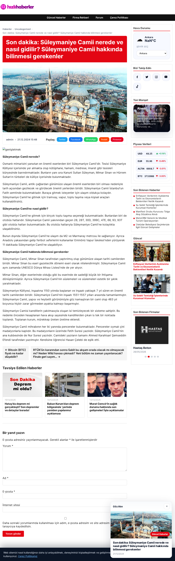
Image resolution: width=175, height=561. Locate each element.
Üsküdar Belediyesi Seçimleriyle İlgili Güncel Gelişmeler (153, 226)
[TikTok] (137, 87)
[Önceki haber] (157, 110)
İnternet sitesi (11, 505)
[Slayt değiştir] (146, 357)
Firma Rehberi (81, 17)
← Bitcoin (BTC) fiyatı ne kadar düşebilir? (15, 353)
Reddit (104, 139)
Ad (5, 478)
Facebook (75, 139)
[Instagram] (156, 77)
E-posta (9, 491)
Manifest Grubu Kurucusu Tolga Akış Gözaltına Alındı (153, 213)
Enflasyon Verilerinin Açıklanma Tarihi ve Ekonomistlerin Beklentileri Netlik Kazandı (152, 198)
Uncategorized (23, 29)
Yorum (8, 446)
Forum (99, 17)
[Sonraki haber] (164, 110)
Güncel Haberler (56, 17)
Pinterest (117, 139)
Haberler (7, 29)
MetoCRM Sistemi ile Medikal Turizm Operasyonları (151, 219)
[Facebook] (137, 77)
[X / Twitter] (147, 77)
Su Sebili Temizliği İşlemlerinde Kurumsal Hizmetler (152, 206)
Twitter (62, 139)
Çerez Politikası (119, 17)
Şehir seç (143, 46)
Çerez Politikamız (27, 556)
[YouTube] (166, 77)
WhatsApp (91, 139)
